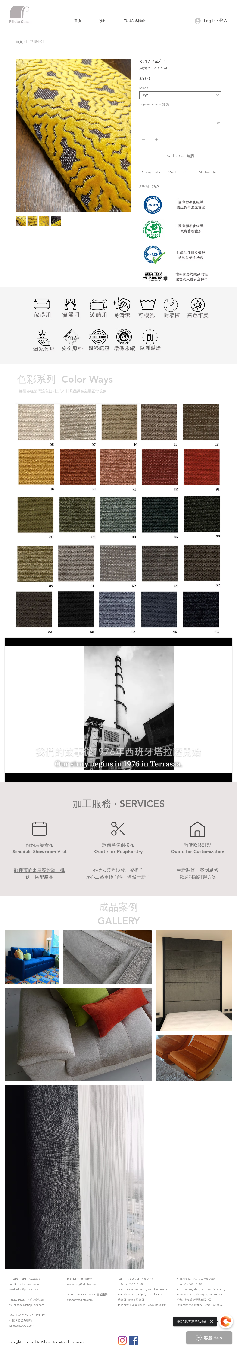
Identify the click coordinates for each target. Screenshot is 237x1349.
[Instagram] (122, 1340)
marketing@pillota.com (23, 1289)
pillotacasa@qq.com (21, 1325)
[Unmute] (19, 775)
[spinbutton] (150, 139)
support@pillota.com (80, 1299)
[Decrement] (143, 139)
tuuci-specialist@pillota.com (26, 1305)
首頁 (19, 41)
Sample (145, 88)
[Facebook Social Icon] (133, 1340)
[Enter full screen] (226, 775)
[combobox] (180, 95)
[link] (153, 172)
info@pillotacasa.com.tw (24, 1284)
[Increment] (157, 139)
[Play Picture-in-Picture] (218, 775)
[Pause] (11, 775)
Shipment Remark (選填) (154, 104)
